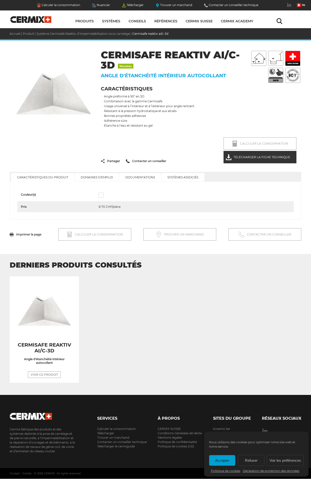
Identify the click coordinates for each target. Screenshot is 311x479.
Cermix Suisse (199, 21)
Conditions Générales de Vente (180, 433)
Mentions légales (170, 437)
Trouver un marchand (176, 5)
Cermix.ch (42, 414)
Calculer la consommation (61, 5)
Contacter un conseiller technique (233, 5)
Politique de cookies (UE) (176, 446)
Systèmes (111, 21)
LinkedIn (290, 7)
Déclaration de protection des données (271, 471)
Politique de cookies (225, 471)
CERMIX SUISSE (169, 429)
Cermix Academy (237, 21)
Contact (15, 473)
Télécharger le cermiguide (116, 446)
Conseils (137, 21)
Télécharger (135, 5)
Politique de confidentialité (177, 442)
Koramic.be (221, 429)
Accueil (31, 21)
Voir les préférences (285, 460)
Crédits (27, 473)
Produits (84, 21)
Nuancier (103, 5)
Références (165, 21)
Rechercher (279, 21)
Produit (28, 33)
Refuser (251, 460)
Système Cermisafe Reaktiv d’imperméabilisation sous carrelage (83, 33)
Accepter (222, 460)
